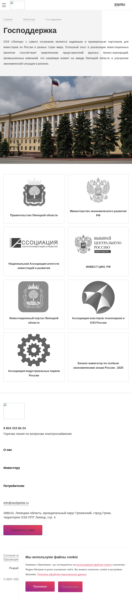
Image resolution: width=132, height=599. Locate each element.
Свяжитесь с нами (23, 530)
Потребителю (13, 486)
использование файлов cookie (93, 564)
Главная (8, 19)
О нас (7, 450)
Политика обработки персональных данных (61, 574)
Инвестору (29, 19)
